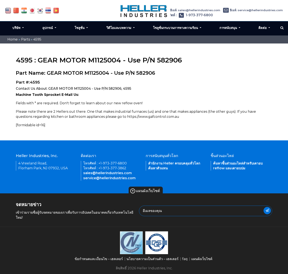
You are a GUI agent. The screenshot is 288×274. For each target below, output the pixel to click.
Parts (25, 39)
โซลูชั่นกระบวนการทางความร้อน (176, 28)
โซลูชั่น (80, 28)
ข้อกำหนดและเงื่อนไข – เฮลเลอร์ (99, 259)
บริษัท (16, 28)
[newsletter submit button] (267, 210)
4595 (37, 39)
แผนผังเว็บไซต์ (145, 191)
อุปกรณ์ (48, 28)
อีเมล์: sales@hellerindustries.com (195, 10)
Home (12, 39)
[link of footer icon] (131, 242)
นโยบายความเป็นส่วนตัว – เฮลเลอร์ (153, 259)
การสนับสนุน (228, 28)
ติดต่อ (263, 28)
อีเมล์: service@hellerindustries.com (256, 10)
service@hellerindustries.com (109, 178)
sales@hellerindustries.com (107, 173)
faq (185, 259)
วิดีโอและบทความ (119, 28)
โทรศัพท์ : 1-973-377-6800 (187, 15)
